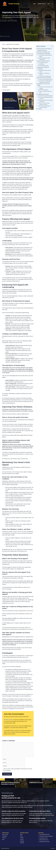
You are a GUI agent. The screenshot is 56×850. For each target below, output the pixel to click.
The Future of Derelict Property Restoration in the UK (10, 783)
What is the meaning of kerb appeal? (46, 95)
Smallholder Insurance (36, 782)
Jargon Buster (4, 836)
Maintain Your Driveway (43, 89)
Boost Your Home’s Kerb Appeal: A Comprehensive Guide (44, 49)
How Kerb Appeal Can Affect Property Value (44, 59)
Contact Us (4, 837)
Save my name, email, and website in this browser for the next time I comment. (17, 769)
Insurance (21, 839)
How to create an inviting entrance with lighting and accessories (45, 81)
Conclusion (39, 108)
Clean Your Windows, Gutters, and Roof (45, 92)
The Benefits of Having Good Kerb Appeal (45, 56)
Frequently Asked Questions (43, 94)
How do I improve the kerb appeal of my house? (45, 98)
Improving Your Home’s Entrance (44, 77)
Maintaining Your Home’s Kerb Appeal (43, 84)
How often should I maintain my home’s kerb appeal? (45, 106)
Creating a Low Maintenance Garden (44, 74)
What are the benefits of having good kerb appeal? (46, 101)
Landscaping (41, 64)
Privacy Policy (53, 848)
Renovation (22, 841)
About (3, 839)
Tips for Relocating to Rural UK (44, 834)
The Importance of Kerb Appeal (43, 53)
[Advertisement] (28, 26)
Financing (21, 837)
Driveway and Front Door (44, 65)
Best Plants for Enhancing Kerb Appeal (45, 71)
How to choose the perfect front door (45, 79)
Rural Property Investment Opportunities (46, 836)
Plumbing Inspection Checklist (44, 841)
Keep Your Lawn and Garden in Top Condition (45, 87)
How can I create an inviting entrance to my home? (44, 104)
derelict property (9, 719)
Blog (49, 3)
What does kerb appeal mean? (43, 51)
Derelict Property (14, 4)
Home (34, 3)
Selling (21, 836)
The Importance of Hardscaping (45, 76)
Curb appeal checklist (43, 62)
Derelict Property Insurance (43, 839)
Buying (21, 834)
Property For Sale (42, 3)
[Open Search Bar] (52, 3)
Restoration (22, 842)
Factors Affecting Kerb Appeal (43, 61)
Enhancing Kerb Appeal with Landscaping (43, 68)
